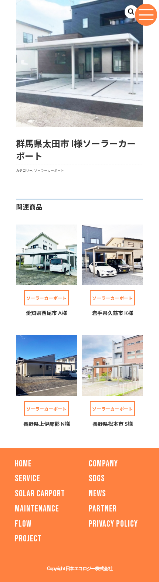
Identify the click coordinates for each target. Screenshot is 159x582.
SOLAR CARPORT (40, 493)
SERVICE (27, 478)
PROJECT (28, 539)
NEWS (97, 493)
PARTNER (103, 508)
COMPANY (103, 463)
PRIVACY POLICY (113, 523)
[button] (131, 11)
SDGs (97, 478)
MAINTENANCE (37, 508)
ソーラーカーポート (49, 170)
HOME (23, 463)
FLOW (23, 523)
